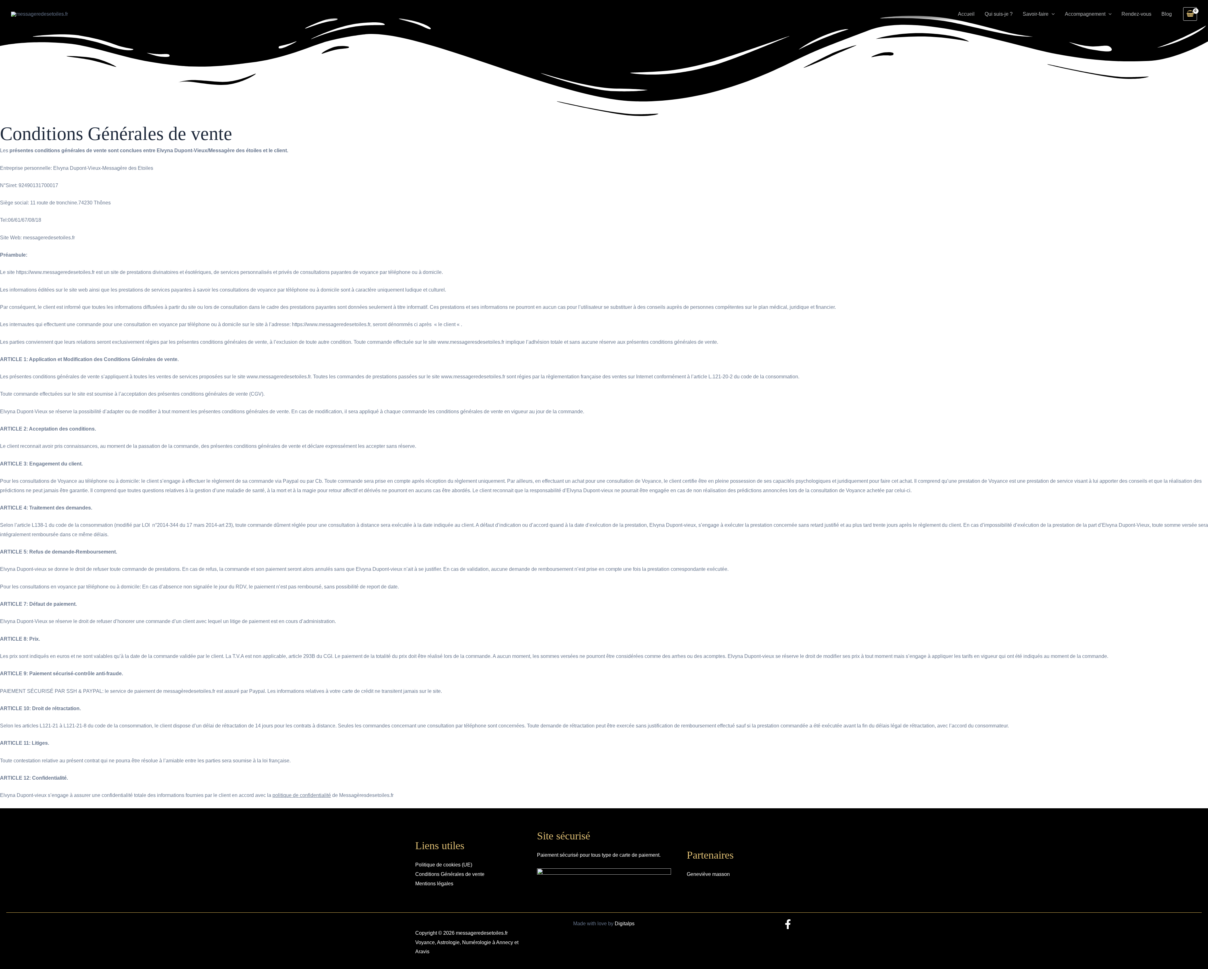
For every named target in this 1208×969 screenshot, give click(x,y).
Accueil (966, 14)
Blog (1166, 14)
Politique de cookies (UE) (443, 864)
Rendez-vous (1136, 14)
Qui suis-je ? (999, 14)
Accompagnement (1085, 14)
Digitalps (625, 923)
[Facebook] (788, 924)
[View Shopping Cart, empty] (1190, 13)
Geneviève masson (708, 874)
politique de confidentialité (301, 795)
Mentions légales (434, 883)
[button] (1052, 14)
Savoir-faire (1036, 14)
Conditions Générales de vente (449, 874)
